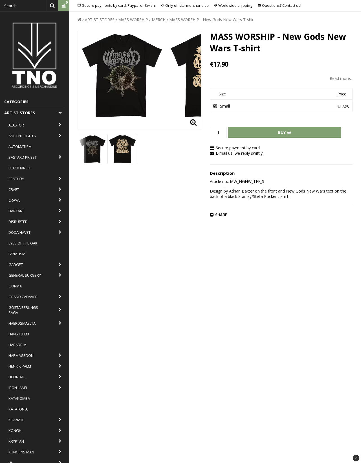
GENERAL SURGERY (24, 275)
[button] (63, 6)
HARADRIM (17, 344)
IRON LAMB (17, 387)
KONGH (14, 430)
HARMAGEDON (21, 355)
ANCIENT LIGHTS (22, 135)
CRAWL (14, 200)
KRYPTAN (16, 441)
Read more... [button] (341, 78)
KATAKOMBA (19, 398)
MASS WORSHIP (133, 19)
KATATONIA (18, 409)
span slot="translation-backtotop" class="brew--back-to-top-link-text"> (356, 458)
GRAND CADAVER (23, 296)
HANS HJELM (18, 334)
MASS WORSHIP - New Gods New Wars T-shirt (212, 19)
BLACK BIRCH (19, 168)
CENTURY (16, 178)
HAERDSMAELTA (22, 323)
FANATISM (16, 253)
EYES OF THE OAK (23, 243)
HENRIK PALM (19, 366)
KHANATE (16, 419)
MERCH (159, 19)
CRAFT (13, 189)
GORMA (15, 286)
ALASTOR (16, 125)
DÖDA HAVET (19, 232)
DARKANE (16, 210)
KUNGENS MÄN (21, 452)
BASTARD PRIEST (22, 157)
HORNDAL (16, 376)
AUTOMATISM (20, 146)
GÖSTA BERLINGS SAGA (23, 310)
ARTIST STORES (19, 112)
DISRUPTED (18, 221)
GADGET (15, 264)
